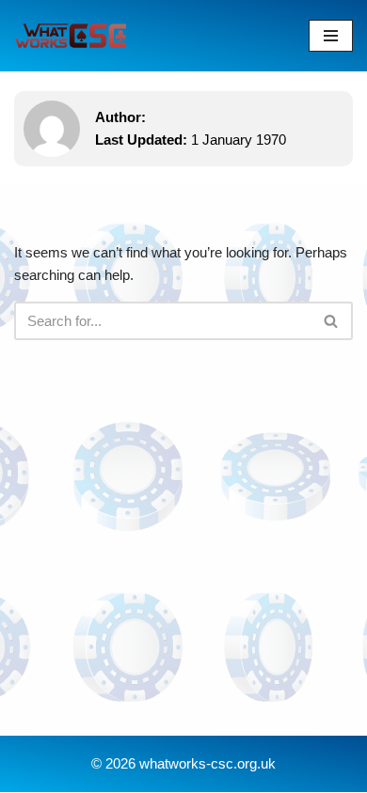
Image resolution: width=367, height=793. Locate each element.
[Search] (332, 321)
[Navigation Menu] (331, 36)
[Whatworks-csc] (70, 36)
